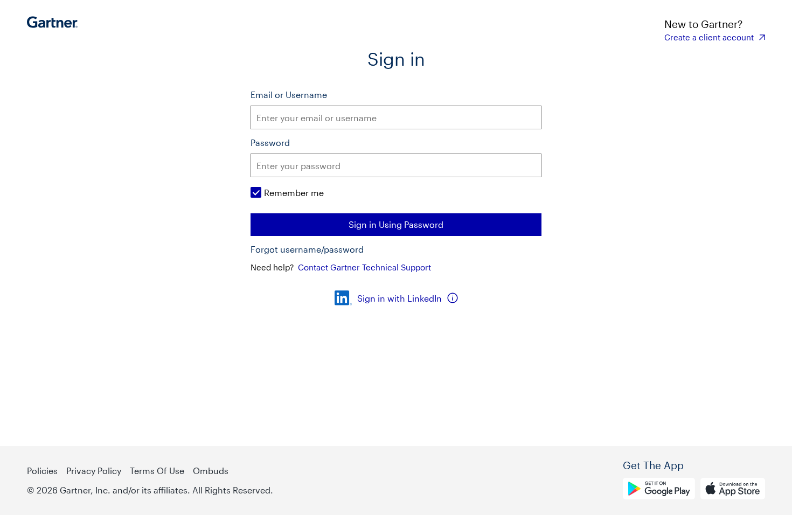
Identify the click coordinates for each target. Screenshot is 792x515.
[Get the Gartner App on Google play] (659, 490)
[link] (714, 37)
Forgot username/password (307, 249)
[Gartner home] (55, 29)
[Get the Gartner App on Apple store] (732, 490)
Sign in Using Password (396, 224)
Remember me (294, 192)
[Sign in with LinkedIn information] (452, 298)
